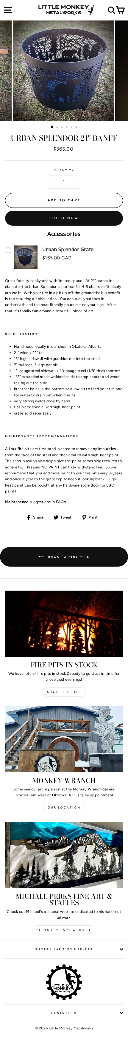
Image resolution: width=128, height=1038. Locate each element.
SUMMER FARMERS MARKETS (64, 949)
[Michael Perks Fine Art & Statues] (64, 855)
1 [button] (52, 127)
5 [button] (72, 127)
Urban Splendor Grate (67, 249)
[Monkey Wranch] (64, 739)
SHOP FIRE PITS (64, 692)
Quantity (64, 170)
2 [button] (57, 127)
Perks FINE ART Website (64, 930)
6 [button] (76, 127)
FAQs (61, 502)
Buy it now (64, 218)
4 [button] (67, 127)
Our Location (64, 807)
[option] (64, 70)
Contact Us (64, 1013)
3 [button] (62, 127)
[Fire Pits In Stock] (64, 624)
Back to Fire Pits (68, 556)
